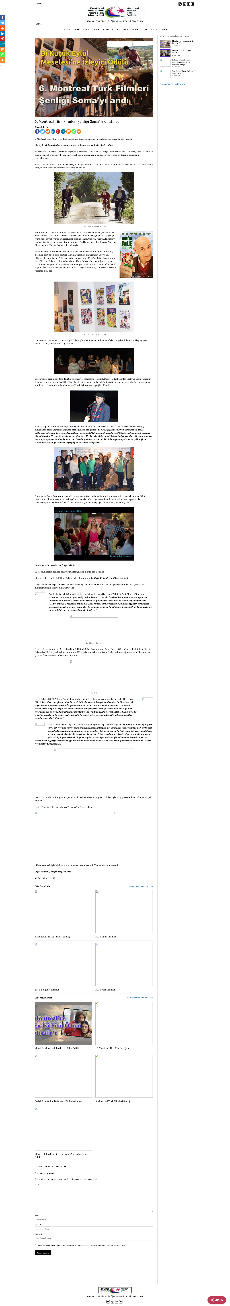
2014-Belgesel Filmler (47, 989)
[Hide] (1, 65)
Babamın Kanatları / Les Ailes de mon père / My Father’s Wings (182, 62)
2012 (104, 29)
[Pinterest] (58, 131)
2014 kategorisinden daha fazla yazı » (139, 886)
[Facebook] (37, 131)
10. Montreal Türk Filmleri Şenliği (113, 1048)
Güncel (67, 29)
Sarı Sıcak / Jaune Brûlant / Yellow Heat (183, 72)
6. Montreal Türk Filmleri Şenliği (52, 936)
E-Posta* (38, 1225)
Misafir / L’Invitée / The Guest (181, 51)
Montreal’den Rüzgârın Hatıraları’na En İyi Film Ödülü (61, 1155)
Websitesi (38, 1234)
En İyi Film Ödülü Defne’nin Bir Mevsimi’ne (58, 1101)
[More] (79, 131)
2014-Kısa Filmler (105, 989)
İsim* (36, 1216)
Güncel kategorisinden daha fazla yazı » (138, 998)
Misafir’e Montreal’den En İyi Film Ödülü (57, 1048)
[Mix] (68, 131)
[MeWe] (63, 131)
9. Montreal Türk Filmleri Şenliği (113, 1101)
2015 (133, 29)
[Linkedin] (53, 131)
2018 (162, 29)
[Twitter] (42, 131)
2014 (124, 29)
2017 (153, 29)
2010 (85, 29)
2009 (75, 29)
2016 (143, 29)
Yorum (37, 1185)
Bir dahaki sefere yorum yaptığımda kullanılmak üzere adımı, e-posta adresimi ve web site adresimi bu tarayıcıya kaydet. (82, 1245)
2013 (114, 29)
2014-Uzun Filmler (105, 936)
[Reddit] (47, 131)
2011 (94, 29)
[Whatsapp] (73, 131)
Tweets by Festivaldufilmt (172, 84)
